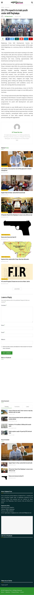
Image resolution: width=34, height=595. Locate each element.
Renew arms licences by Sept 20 (8, 237)
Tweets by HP (4, 584)
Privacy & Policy (15, 592)
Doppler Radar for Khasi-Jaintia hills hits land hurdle (13, 192)
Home (2, 7)
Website (3, 339)
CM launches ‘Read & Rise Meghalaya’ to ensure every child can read (16, 215)
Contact (22, 592)
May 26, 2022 (18, 16)
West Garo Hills (6, 256)
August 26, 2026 (5, 172)
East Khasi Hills (5, 234)
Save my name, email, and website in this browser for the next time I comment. (17, 347)
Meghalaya (7, 7)
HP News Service (9, 16)
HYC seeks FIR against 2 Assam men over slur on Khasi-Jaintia (15, 281)
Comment (4, 305)
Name (3, 325)
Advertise (8, 592)
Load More (17, 288)
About (2, 592)
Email (3, 332)
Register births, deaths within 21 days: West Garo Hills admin (15, 259)
